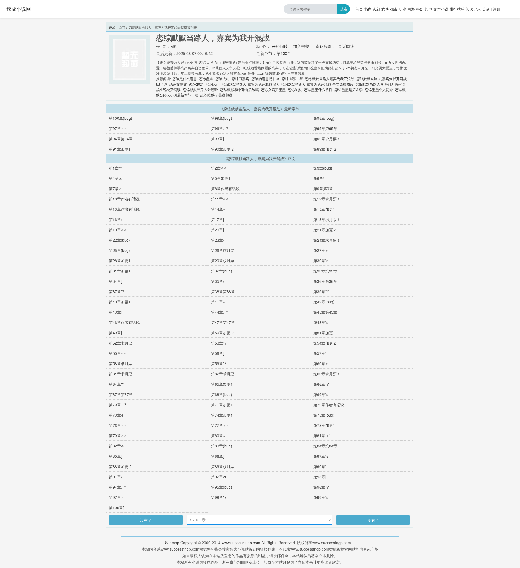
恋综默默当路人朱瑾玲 (200, 89)
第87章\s (320, 456)
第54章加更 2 (324, 343)
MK (173, 46)
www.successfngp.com (241, 542)
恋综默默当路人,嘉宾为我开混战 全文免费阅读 (317, 84)
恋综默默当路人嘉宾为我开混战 (329, 78)
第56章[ (217, 353)
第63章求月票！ (326, 373)
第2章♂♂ (219, 168)
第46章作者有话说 (124, 322)
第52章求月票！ (122, 343)
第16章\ (115, 219)
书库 (368, 9)
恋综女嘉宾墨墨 (273, 89)
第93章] (217, 138)
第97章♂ (116, 497)
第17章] (217, 219)
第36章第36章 (325, 281)
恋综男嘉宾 (240, 78)
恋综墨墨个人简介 (379, 89)
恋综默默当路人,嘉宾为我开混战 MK (250, 84)
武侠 (385, 9)
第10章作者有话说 (124, 199)
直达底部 (324, 46)
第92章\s (218, 476)
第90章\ (319, 466)
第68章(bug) (221, 394)
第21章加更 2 (324, 229)
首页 (359, 9)
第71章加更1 (222, 404)
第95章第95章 (325, 128)
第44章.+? (219, 312)
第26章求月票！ (224, 250)
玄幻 (376, 9)
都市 (394, 9)
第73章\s (116, 415)
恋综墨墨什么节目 (318, 89)
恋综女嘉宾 (178, 84)
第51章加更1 (324, 332)
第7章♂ (115, 188)
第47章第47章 (223, 322)
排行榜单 (457, 9)
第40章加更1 (120, 301)
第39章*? (321, 291)
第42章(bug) (323, 301)
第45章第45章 (325, 312)
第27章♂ (320, 250)
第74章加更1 (222, 415)
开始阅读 (280, 46)
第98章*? (218, 497)
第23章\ (217, 240)
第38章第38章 (223, 291)
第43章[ (115, 312)
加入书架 (301, 46)
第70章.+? (117, 404)
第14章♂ (218, 209)
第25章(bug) (119, 250)
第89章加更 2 (324, 149)
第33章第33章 (325, 271)
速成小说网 (18, 8)
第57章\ (319, 353)
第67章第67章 (121, 394)
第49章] (115, 332)
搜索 (343, 8)
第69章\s (320, 394)
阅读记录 (473, 9)
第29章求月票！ (224, 260)
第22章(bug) (119, 240)
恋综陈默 (295, 89)
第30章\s (320, 260)
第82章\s (116, 446)
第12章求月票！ (326, 199)
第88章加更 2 (120, 466)
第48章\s (320, 322)
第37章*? (116, 291)
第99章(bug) (221, 118)
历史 (402, 9)
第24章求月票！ (326, 240)
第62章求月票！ (224, 373)
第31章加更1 (120, 271)
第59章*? (218, 363)
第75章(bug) (323, 415)
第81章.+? (322, 435)
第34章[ (115, 281)
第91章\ (115, 476)
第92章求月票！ (326, 138)
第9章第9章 (323, 188)
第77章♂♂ (220, 425)
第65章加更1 (222, 384)
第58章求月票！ (122, 363)
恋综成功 (222, 78)
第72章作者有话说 (328, 404)
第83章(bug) (221, 446)
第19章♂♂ (118, 229)
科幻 (420, 9)
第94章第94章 (121, 138)
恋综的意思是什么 (265, 78)
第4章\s (115, 178)
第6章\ (318, 178)
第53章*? (218, 343)
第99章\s (320, 497)
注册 (496, 9)
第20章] (217, 229)
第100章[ (116, 507)
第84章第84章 (325, 446)
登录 (486, 9)
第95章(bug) (221, 487)
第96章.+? (219, 128)
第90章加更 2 (222, 149)
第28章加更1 (120, 260)
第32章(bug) (221, 271)
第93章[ (319, 476)
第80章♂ (218, 435)
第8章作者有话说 (225, 188)
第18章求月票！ (326, 219)
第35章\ (217, 281)
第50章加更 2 (222, 332)
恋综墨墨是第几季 (348, 89)
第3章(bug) (322, 168)
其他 (428, 9)
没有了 (145, 520)
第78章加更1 (324, 425)
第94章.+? (117, 487)
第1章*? (115, 168)
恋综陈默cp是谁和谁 (216, 95)
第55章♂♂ (118, 353)
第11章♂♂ (220, 199)
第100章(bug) (120, 118)
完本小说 (440, 9)
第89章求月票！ (224, 466)
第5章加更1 (220, 178)
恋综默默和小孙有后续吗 (239, 89)
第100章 (284, 53)
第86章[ (217, 456)
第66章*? (321, 384)
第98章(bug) (323, 118)
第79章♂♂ (118, 435)
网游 (411, 9)
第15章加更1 (324, 209)
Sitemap (172, 542)
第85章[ (115, 456)
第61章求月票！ (122, 373)
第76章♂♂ (118, 425)
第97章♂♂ (118, 128)
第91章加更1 (120, 149)
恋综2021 (196, 84)
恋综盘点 (206, 78)
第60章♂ (320, 363)
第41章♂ (218, 301)
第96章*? (321, 487)
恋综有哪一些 (292, 78)
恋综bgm (213, 84)
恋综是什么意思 (184, 78)
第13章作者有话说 (124, 209)
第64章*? (116, 384)
